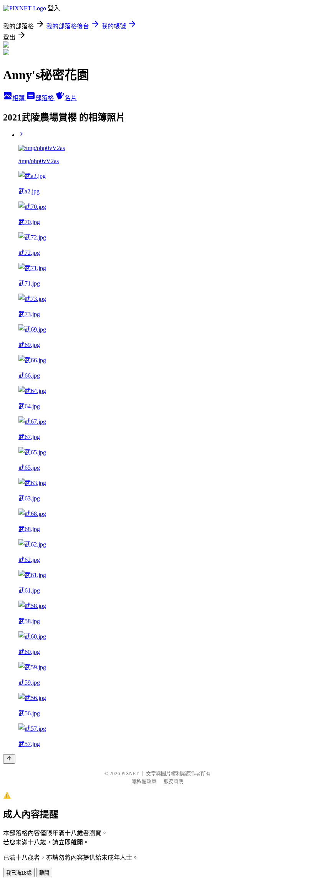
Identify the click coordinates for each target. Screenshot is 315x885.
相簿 (19, 98)
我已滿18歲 (19, 873)
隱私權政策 (143, 781)
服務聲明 (174, 781)
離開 (44, 873)
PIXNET (130, 773)
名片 (71, 98)
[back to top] (9, 759)
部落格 (45, 98)
